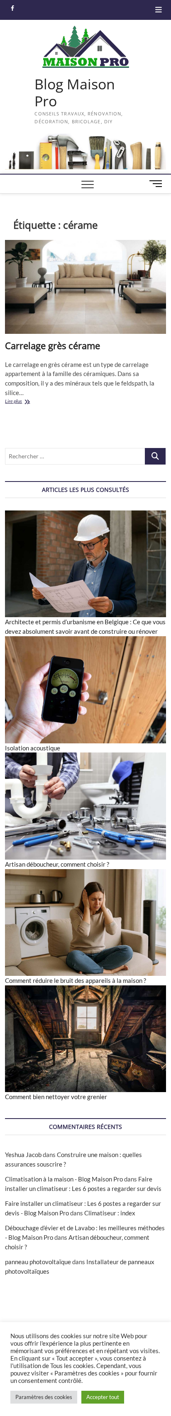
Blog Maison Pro (74, 93)
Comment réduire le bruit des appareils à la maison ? (75, 980)
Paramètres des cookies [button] (43, 1397)
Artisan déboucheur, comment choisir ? (57, 864)
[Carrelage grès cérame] (85, 287)
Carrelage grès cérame (52, 345)
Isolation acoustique (32, 748)
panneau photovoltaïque (38, 1261)
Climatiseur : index (109, 1213)
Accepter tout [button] (102, 1397)
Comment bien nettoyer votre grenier (56, 1096)
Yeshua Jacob (23, 1154)
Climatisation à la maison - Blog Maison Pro (64, 1179)
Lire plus (23, 402)
